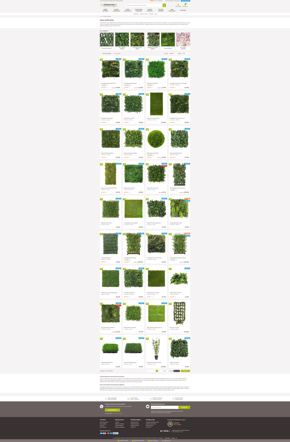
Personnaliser (167, 438)
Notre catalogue (103, 424)
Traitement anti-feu (135, 425)
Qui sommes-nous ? (104, 422)
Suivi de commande (169, 1)
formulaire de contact (117, 413)
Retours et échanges (119, 424)
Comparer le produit (123, 440)
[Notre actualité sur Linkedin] (165, 431)
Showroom (102, 425)
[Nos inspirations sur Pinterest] (167, 431)
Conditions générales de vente (152, 422)
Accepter (173, 438)
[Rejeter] (176, 438)
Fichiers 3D (133, 427)
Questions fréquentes (119, 427)
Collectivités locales (135, 424)
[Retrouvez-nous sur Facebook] (161, 431)
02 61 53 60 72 (112, 410)
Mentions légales (149, 425)
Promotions (151, 14)
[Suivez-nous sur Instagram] (163, 431)
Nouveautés (136, 14)
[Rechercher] (164, 5)
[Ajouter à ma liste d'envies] (101, 60)
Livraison (117, 422)
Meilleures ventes (143, 14)
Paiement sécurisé (119, 425)
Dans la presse (103, 427)
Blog (156, 14)
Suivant (164, 371)
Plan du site (148, 427)
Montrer (171, 371)
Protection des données (151, 424)
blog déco (181, 431)
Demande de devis (185, 1)
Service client (177, 1)
